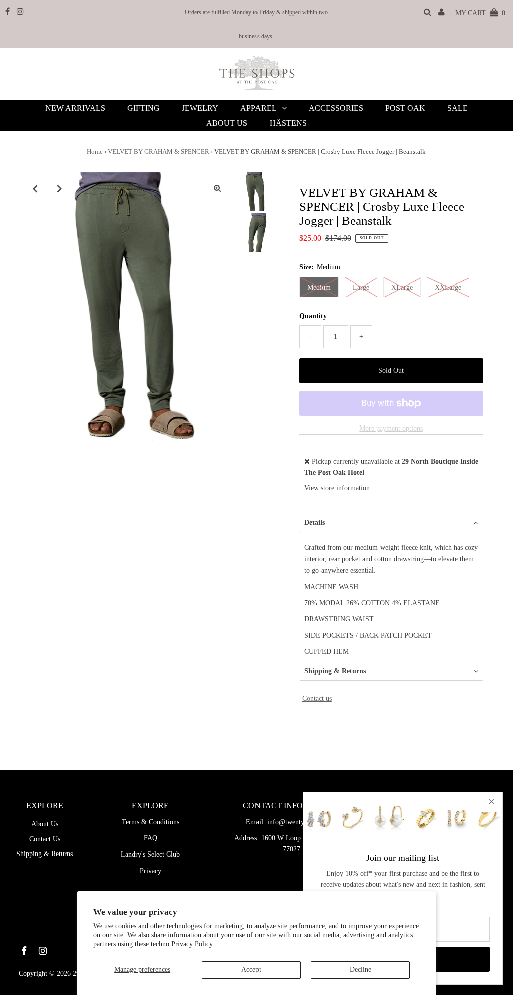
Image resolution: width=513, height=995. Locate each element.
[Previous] (35, 188)
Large (361, 287)
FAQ (150, 838)
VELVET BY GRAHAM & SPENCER (158, 151)
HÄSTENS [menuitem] (288, 123)
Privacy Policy (192, 944)
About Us (44, 824)
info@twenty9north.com (302, 822)
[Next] (59, 188)
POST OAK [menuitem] (405, 108)
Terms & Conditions (150, 822)
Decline (360, 969)
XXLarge (448, 287)
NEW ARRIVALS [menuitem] (75, 108)
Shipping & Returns (335, 671)
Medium (319, 287)
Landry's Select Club (150, 854)
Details (314, 522)
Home (95, 151)
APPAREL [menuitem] (258, 108)
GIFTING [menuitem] (143, 108)
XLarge (402, 287)
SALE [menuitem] (457, 108)
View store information (337, 488)
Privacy (150, 871)
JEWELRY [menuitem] (200, 108)
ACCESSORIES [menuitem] (336, 108)
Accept (251, 969)
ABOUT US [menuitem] (226, 123)
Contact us (317, 698)
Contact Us (44, 839)
